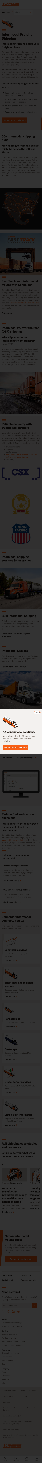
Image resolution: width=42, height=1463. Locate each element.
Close (37, 713)
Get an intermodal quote (15, 747)
